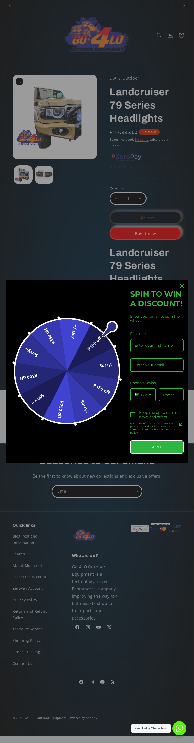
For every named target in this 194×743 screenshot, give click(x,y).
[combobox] (143, 395)
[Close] (182, 286)
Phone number (143, 383)
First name (139, 333)
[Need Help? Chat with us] (179, 728)
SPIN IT (157, 447)
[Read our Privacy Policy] (181, 424)
